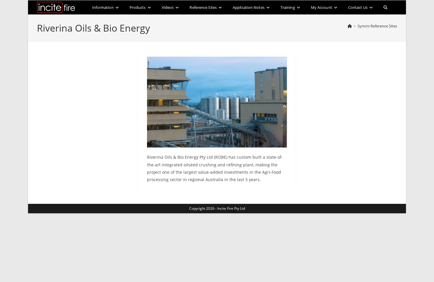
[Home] (349, 26)
